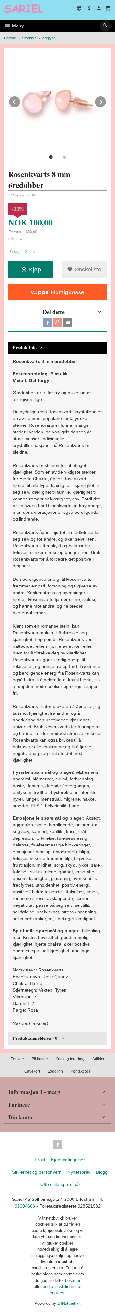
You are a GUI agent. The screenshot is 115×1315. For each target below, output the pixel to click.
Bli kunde (40, 1059)
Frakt (40, 1159)
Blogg (102, 1172)
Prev (20, 100)
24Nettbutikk (69, 1303)
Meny (17, 25)
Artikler (98, 1059)
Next (106, 100)
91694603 (25, 1205)
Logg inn (55, 1071)
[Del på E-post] (67, 322)
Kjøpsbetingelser (68, 1159)
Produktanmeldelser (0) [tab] (36, 1038)
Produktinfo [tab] (25, 347)
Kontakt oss (81, 1071)
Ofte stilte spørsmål (60, 1184)
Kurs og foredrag (70, 1059)
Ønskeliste (87, 269)
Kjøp (35, 269)
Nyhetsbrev (78, 1172)
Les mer (72, 1280)
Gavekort (32, 1071)
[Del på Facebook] (47, 322)
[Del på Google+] (57, 322)
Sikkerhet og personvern (37, 1172)
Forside (10, 38)
